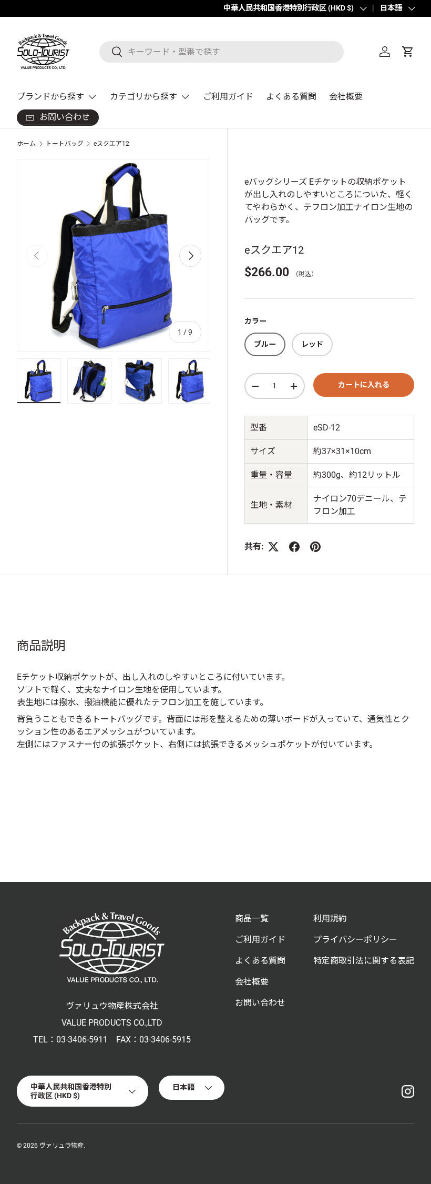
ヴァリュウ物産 (61, 1145)
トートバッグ (65, 144)
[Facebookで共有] (294, 546)
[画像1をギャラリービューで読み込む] (39, 381)
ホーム (26, 144)
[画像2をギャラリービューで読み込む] (89, 381)
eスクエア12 (111, 144)
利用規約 (330, 919)
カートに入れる (363, 384)
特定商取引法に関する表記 (363, 961)
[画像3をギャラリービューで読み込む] (140, 381)
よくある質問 (291, 97)
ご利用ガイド (228, 97)
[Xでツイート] (273, 546)
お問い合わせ (260, 1003)
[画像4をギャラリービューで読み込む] (190, 381)
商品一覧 (252, 919)
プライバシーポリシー (355, 940)
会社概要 (346, 97)
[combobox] (221, 52)
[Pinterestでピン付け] (315, 546)
